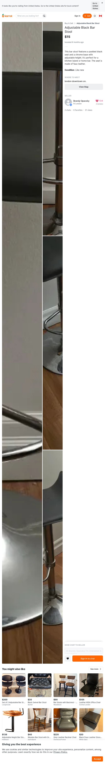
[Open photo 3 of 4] (53, 343)
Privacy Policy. (60, 752)
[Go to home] (7, 16)
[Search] (44, 16)
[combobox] (29, 16)
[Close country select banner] (102, 3)
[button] (96, 669)
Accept (97, 759)
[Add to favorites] (68, 658)
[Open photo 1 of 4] (22, 343)
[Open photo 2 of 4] (53, 129)
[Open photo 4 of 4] (53, 557)
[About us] (94, 16)
